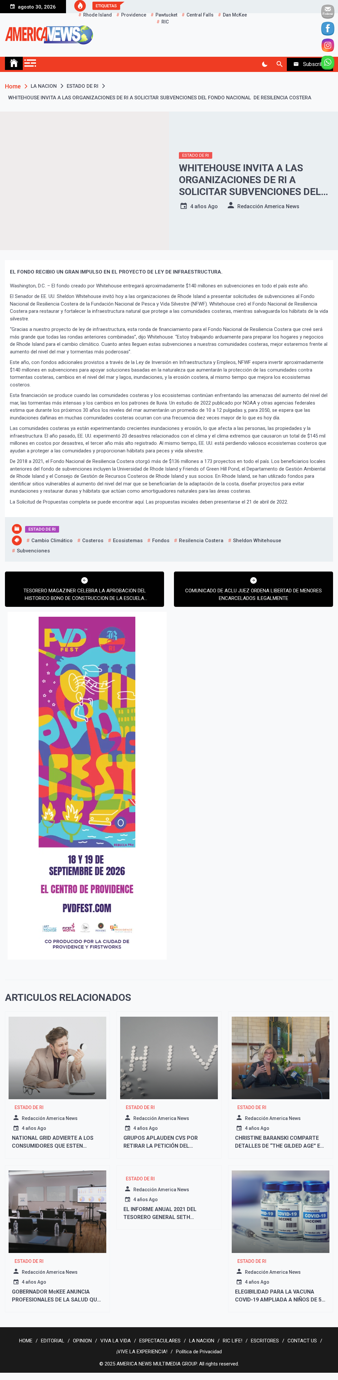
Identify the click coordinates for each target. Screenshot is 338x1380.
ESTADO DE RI (195, 155)
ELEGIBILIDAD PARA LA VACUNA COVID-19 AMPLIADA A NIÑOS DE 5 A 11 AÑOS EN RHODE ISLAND (278, 1300)
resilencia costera (201, 540)
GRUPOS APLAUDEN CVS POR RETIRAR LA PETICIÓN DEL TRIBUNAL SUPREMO (160, 1146)
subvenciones (33, 551)
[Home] (14, 63)
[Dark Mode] (264, 64)
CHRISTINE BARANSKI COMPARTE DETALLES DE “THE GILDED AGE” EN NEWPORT (279, 1146)
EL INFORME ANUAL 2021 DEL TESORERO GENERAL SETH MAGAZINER (159, 1217)
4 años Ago (204, 206)
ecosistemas (128, 540)
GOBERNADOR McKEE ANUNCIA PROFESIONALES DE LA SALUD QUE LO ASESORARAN (56, 1300)
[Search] (279, 64)
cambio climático (52, 540)
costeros (92, 540)
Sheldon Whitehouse (257, 540)
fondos (160, 540)
